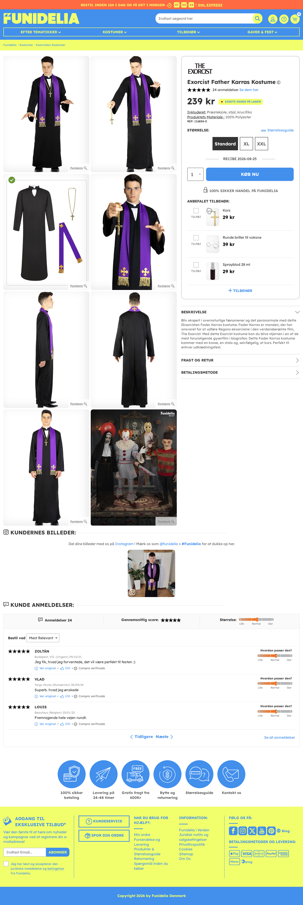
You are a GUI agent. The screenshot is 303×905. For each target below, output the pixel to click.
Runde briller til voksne (242, 237)
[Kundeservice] (284, 19)
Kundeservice (107, 821)
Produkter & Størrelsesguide (147, 851)
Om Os (185, 858)
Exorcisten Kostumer (50, 45)
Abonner (58, 852)
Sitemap (186, 854)
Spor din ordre (107, 835)
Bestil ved (16, 638)
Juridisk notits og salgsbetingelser (193, 837)
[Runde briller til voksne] (212, 244)
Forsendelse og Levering (147, 842)
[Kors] (212, 217)
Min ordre (142, 834)
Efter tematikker (39, 32)
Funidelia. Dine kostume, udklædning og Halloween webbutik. (41, 18)
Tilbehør (186, 32)
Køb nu (250, 174)
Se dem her (248, 89)
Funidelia (9, 45)
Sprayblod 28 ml (236, 264)
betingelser (55, 869)
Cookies (186, 849)
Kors (226, 210)
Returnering (144, 858)
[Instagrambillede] (151, 573)
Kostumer (113, 32)
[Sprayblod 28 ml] (212, 271)
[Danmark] (233, 831)
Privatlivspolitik (192, 844)
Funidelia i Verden (194, 830)
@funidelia (169, 544)
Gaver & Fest (260, 32)
